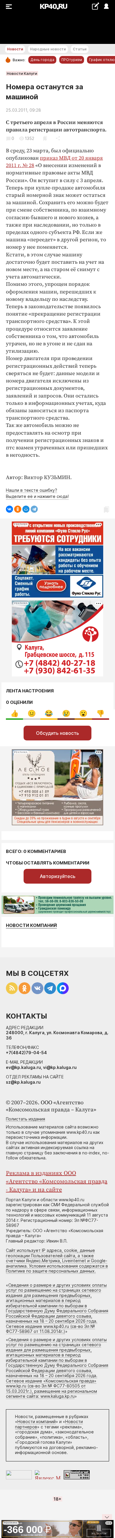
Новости (15, 49)
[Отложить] (45, 138)
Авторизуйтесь (57, 876)
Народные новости (48, 49)
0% (15, 713)
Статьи (79, 49)
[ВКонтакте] (9, 509)
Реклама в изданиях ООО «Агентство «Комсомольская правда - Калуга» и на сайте (56, 1182)
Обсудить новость (57, 733)
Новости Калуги (22, 73)
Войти (106, 7)
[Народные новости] (95, 6)
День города (42, 59)
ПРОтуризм (71, 59)
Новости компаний (31, 925)
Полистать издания (25, 1118)
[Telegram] (34, 509)
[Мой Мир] (25, 509)
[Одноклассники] (17, 509)
